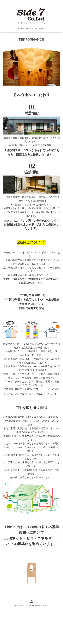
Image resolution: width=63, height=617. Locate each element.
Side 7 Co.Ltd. (25, 605)
